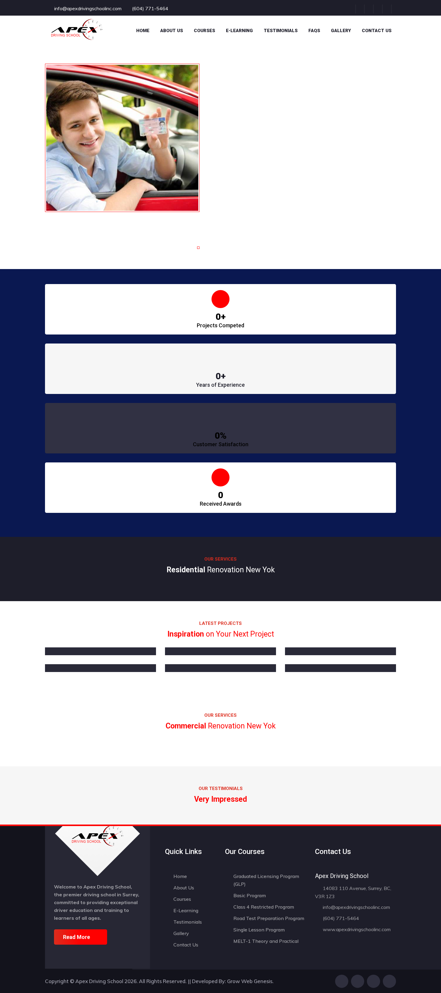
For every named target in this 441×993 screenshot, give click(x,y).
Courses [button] (204, 30)
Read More (76, 937)
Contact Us (377, 30)
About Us (171, 30)
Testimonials (281, 30)
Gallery (341, 30)
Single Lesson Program (259, 930)
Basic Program (249, 895)
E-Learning (239, 30)
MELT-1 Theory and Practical (265, 941)
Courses (182, 899)
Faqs (314, 30)
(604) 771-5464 (340, 918)
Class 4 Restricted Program (263, 907)
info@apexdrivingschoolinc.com (356, 907)
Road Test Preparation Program (268, 918)
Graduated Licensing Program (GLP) (266, 880)
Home (142, 30)
